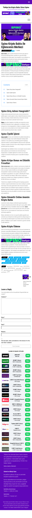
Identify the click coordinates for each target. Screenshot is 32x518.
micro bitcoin (17, 257)
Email (3, 324)
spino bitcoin (5, 259)
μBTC (24, 263)
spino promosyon (16, 263)
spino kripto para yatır (22, 261)
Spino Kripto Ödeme (11, 102)
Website (3, 331)
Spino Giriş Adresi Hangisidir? (14, 89)
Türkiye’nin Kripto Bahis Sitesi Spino (16, 7)
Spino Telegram (24, 507)
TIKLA (27, 361)
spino (11, 257)
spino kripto (18, 268)
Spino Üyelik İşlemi (11, 92)
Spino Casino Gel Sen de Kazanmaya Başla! (27, 284)
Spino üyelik (4, 137)
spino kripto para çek (10, 261)
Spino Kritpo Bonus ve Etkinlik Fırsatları (16, 96)
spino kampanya (22, 259)
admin (18, 50)
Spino (2, 122)
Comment (4, 297)
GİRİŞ (27, 355)
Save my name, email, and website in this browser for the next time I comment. (15, 341)
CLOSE (26, 84)
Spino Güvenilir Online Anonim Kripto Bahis (17, 99)
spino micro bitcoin (6, 263)
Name (3, 317)
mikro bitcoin (25, 257)
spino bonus (13, 259)
